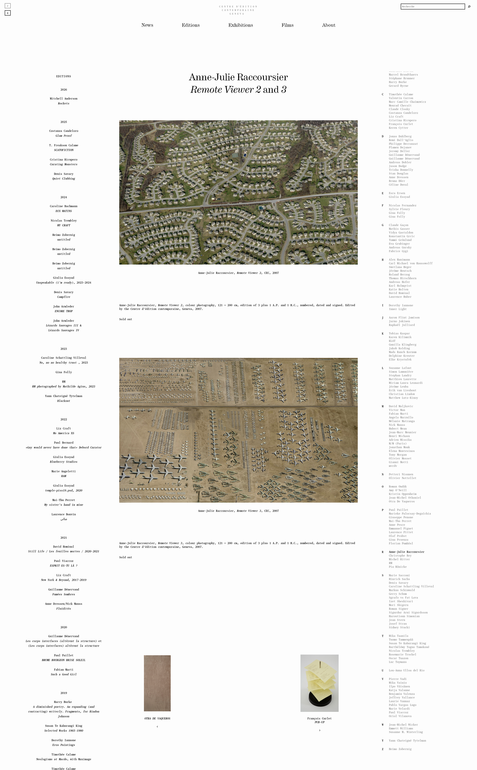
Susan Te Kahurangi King (407, 643)
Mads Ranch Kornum (402, 352)
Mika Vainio (398, 682)
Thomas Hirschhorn (402, 278)
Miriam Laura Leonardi (406, 382)
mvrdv (393, 465)
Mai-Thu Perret (400, 521)
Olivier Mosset (400, 458)
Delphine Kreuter (402, 355)
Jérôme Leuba (398, 386)
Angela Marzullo (401, 417)
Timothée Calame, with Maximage (63, 757)
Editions (191, 25)
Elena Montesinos (402, 451)
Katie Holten (398, 289)
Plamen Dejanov (400, 147)
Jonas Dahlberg (400, 136)
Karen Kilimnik (400, 337)
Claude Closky (399, 109)
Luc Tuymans (398, 662)
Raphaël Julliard (402, 325)
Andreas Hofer (399, 282)
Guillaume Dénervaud (404, 154)
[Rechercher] (469, 6)
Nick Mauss (397, 424)
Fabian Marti (398, 413)
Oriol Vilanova (400, 716)
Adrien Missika (400, 439)
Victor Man (397, 410)
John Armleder (63, 309)
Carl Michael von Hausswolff (411, 263)
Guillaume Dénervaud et (64, 640)
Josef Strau (398, 623)
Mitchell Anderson (63, 101)
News (147, 25)
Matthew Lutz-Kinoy (403, 397)
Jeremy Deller (399, 151)
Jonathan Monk (399, 447)
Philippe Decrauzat (403, 143)
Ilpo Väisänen (399, 686)
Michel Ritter (399, 559)
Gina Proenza (398, 539)
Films (288, 25)
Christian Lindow (402, 394)
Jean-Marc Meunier (402, 432)
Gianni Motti (398, 462)
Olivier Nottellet (402, 478)
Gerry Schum (398, 593)
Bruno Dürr (397, 181)
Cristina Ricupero (402, 120)
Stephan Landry (400, 375)
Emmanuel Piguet (401, 528)
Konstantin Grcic (402, 236)
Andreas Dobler (400, 162)
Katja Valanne (399, 690)
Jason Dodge (398, 166)
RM (390, 563)
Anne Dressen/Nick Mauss (63, 606)
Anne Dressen (398, 177)
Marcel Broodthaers (403, 74)
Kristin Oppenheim (402, 494)
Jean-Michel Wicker (403, 724)
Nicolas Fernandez (402, 205)
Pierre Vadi (398, 679)
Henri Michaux (399, 436)
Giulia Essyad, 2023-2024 (63, 280)
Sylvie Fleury (399, 209)
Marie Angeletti (64, 474)
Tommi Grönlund (400, 240)
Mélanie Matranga (402, 421)
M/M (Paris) (398, 443)
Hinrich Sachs (399, 579)
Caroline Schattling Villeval (411, 586)
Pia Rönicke (398, 566)
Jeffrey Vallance (402, 697)
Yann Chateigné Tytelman (407, 740)
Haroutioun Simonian (404, 616)
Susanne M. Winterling (406, 732)
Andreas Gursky (400, 247)
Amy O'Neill (398, 490)
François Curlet (401, 124)
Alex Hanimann (399, 259)
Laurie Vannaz (399, 701)
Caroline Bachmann (63, 208)
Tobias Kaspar (399, 333)
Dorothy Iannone (401, 305)
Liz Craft (396, 116)
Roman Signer (398, 608)
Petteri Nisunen (401, 474)
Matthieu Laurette (402, 379)
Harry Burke (398, 82)
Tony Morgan (398, 454)
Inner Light (398, 309)
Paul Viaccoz (398, 712)
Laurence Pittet (401, 532)
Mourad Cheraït (400, 105)
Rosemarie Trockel (402, 654)
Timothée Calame (401, 94)
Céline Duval (398, 184)
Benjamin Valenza (402, 693)
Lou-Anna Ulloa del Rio (406, 670)
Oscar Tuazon (398, 658)
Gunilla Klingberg (402, 344)
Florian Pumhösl (401, 543)
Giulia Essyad (399, 196)
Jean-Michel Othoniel (405, 497)
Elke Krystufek (400, 359)
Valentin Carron (401, 98)
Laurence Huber (400, 296)
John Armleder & (63, 325)
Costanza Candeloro (403, 112)
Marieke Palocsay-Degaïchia (410, 513)
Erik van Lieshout (402, 390)
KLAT (392, 340)
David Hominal (399, 293)
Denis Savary (398, 582)
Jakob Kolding (399, 348)
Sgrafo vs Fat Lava (403, 597)
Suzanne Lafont (400, 368)
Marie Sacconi (399, 575)
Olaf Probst (398, 536)
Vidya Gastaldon (401, 232)
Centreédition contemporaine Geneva (238, 10)
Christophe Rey (400, 555)
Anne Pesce (397, 524)
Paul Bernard (64, 445)
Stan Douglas (398, 173)
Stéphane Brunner (402, 78)
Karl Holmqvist (400, 285)
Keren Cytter (398, 127)
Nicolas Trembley (402, 650)
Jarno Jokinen (399, 321)
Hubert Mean (398, 428)
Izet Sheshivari (401, 601)
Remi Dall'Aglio (401, 140)
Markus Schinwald (402, 590)
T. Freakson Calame (63, 148)
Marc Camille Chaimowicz (407, 101)
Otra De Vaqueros (402, 501)
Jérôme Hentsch (400, 270)
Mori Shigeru (398, 605)
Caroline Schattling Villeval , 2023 (64, 360)
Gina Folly (397, 212)
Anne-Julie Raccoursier (406, 551)
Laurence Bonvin (64, 517)
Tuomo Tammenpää (401, 639)
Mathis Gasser (399, 228)
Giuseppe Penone (401, 517)
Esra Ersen (397, 193)
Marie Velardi (399, 708)
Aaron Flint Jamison (404, 317)
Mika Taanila (398, 635)
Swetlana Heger (400, 267)
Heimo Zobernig (400, 749)
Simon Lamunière (401, 371)
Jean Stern (397, 620)
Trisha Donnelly (401, 169)
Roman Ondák (398, 486)
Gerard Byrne (398, 85)
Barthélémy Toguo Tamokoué (409, 647)
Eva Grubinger (399, 243)
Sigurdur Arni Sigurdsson (408, 612)
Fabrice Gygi (398, 251)
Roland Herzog (399, 274)
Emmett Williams (401, 728)
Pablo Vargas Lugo (402, 705)
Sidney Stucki (399, 627)
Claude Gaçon (398, 225)
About (329, 25)
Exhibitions (240, 25)
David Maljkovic (401, 406)
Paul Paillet (398, 509)
